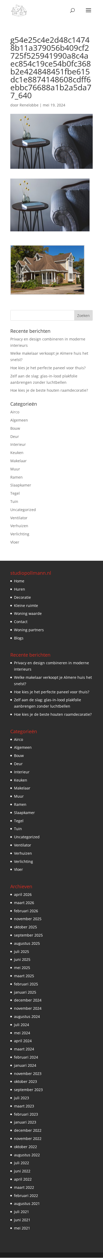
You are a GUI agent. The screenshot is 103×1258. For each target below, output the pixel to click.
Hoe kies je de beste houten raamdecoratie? (49, 390)
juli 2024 (21, 1024)
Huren (19, 589)
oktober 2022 (25, 1146)
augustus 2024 (27, 1016)
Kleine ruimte (26, 605)
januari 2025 (25, 992)
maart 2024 (24, 1048)
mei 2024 (22, 1032)
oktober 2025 (25, 926)
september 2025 (28, 935)
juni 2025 (22, 959)
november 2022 (27, 1138)
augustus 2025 (27, 943)
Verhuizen (19, 525)
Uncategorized (23, 509)
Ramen (16, 477)
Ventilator (18, 517)
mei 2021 (22, 1228)
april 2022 (23, 1179)
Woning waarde (28, 613)
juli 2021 (21, 1211)
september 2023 (28, 1089)
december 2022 (27, 1130)
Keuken (17, 452)
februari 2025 (26, 983)
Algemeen (19, 420)
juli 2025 (21, 951)
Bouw (15, 428)
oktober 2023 (25, 1081)
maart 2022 (24, 1187)
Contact (20, 621)
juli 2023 (21, 1097)
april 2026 (23, 894)
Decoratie (22, 597)
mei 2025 (22, 967)
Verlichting (19, 533)
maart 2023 (24, 1106)
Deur (14, 436)
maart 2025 (24, 975)
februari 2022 (26, 1195)
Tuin (14, 501)
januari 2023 (25, 1122)
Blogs (19, 637)
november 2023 (27, 1073)
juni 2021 (22, 1219)
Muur (15, 468)
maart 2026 (24, 902)
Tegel (15, 493)
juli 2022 (21, 1162)
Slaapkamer (20, 485)
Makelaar (18, 460)
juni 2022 (22, 1170)
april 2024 (23, 1040)
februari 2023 (26, 1114)
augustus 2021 (27, 1203)
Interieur (18, 444)
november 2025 (27, 918)
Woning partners (29, 629)
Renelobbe (29, 104)
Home (19, 580)
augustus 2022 (27, 1154)
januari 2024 (25, 1065)
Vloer (14, 542)
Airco (14, 411)
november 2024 (27, 1008)
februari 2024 (26, 1057)
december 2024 (27, 1000)
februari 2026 (26, 910)
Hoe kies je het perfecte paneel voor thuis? (48, 367)
